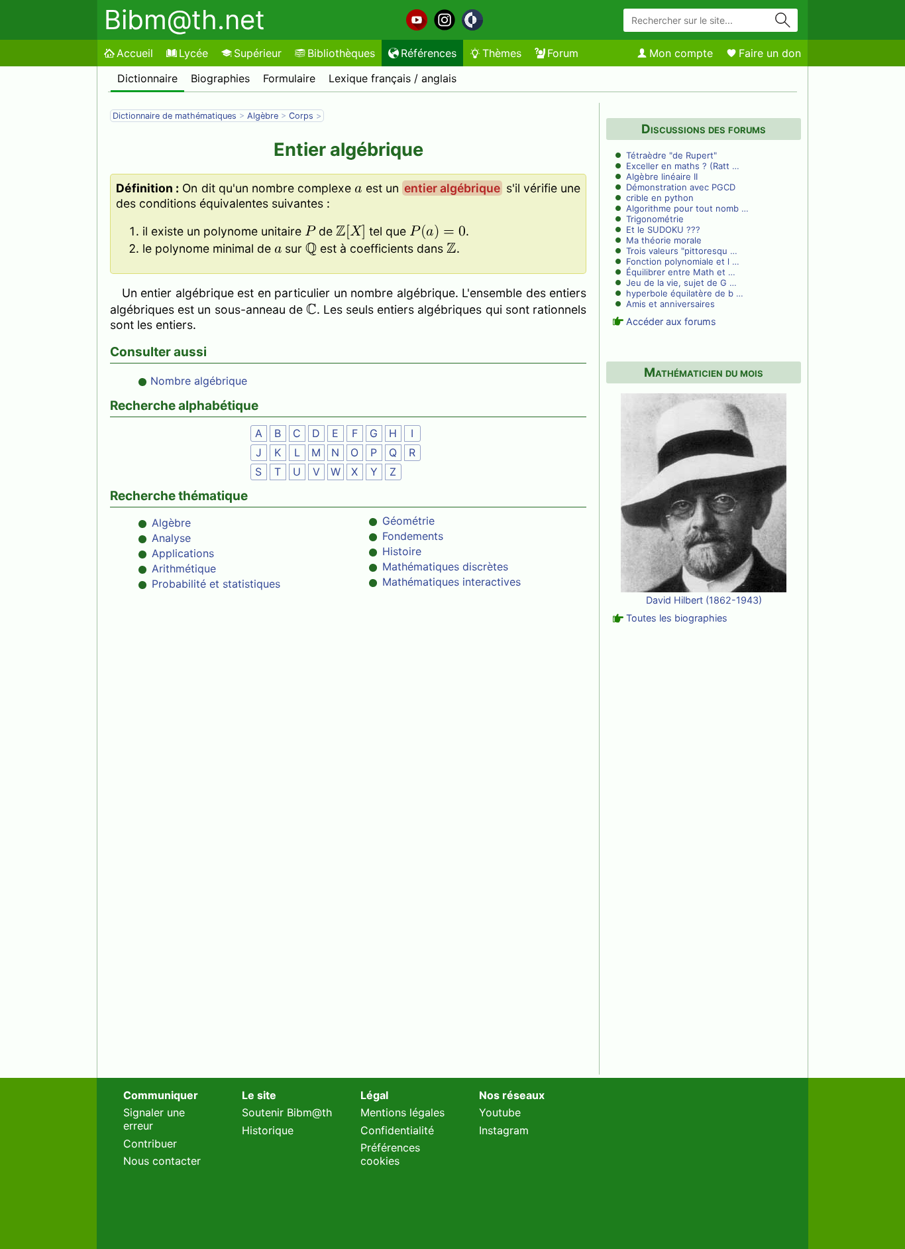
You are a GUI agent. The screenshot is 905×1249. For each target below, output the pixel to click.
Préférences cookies (390, 1154)
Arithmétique (184, 568)
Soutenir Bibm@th (287, 1112)
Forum (562, 53)
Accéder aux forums (671, 321)
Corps (301, 116)
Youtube (500, 1112)
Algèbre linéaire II (662, 176)
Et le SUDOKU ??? (663, 229)
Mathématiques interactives (451, 581)
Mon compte (681, 53)
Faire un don (770, 53)
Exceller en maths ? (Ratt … (682, 166)
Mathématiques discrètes (445, 566)
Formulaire (289, 78)
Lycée (193, 53)
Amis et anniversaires (670, 303)
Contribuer (150, 1143)
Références (428, 53)
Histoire (401, 551)
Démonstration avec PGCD (680, 187)
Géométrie (408, 520)
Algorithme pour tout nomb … (687, 208)
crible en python (660, 197)
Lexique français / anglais (392, 78)
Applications (183, 553)
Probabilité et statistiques (216, 583)
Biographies (220, 78)
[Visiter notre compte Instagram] (444, 20)
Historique (267, 1130)
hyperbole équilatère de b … (684, 293)
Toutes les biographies (676, 618)
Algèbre (262, 116)
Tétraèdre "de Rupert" (671, 155)
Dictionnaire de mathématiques (175, 116)
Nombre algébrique (198, 380)
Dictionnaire (147, 78)
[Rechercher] (782, 20)
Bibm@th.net (184, 19)
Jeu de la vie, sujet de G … (681, 282)
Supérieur (258, 53)
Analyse (171, 538)
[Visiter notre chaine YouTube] (417, 20)
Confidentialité (397, 1130)
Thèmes (501, 53)
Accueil (135, 53)
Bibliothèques (341, 53)
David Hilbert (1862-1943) (704, 600)
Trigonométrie (655, 219)
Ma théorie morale (664, 240)
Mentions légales (402, 1112)
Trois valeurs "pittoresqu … (681, 250)
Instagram (504, 1130)
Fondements (412, 536)
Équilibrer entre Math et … (680, 272)
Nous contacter (162, 1160)
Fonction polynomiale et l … (682, 261)
